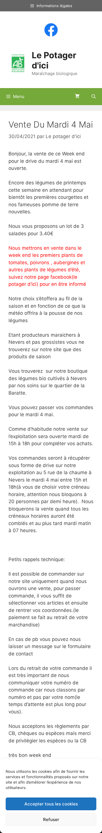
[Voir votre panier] (77, 96)
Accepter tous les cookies (51, 804)
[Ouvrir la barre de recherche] (93, 96)
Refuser (51, 819)
